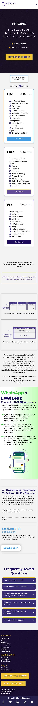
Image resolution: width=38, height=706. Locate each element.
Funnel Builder (5, 644)
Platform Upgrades (7, 691)
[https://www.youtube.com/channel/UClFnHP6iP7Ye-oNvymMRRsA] (33, 702)
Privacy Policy (5, 668)
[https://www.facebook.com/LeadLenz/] (4, 702)
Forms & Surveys (6, 646)
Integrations (5, 659)
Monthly (13, 86)
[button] (36, 4)
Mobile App (4, 657)
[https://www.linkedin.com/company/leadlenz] (19, 702)
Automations (5, 647)
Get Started (19, 139)
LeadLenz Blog (5, 693)
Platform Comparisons (8, 689)
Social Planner (5, 651)
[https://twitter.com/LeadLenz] (11, 702)
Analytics (4, 649)
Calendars (4, 642)
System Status (5, 661)
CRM (2, 640)
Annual (25, 86)
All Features (5, 638)
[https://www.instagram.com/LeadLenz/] (26, 702)
